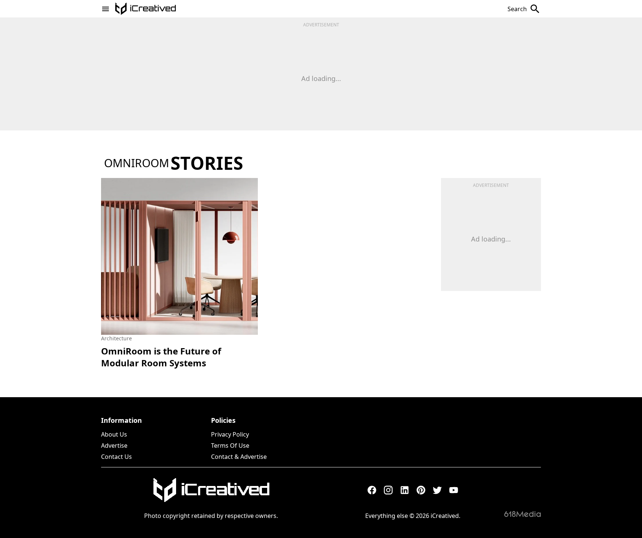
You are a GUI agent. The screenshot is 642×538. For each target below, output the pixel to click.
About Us (114, 434)
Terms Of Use (230, 445)
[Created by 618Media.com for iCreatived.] (522, 514)
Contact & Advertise (239, 457)
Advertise (114, 445)
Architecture (116, 338)
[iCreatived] (211, 490)
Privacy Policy (230, 434)
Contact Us (116, 457)
